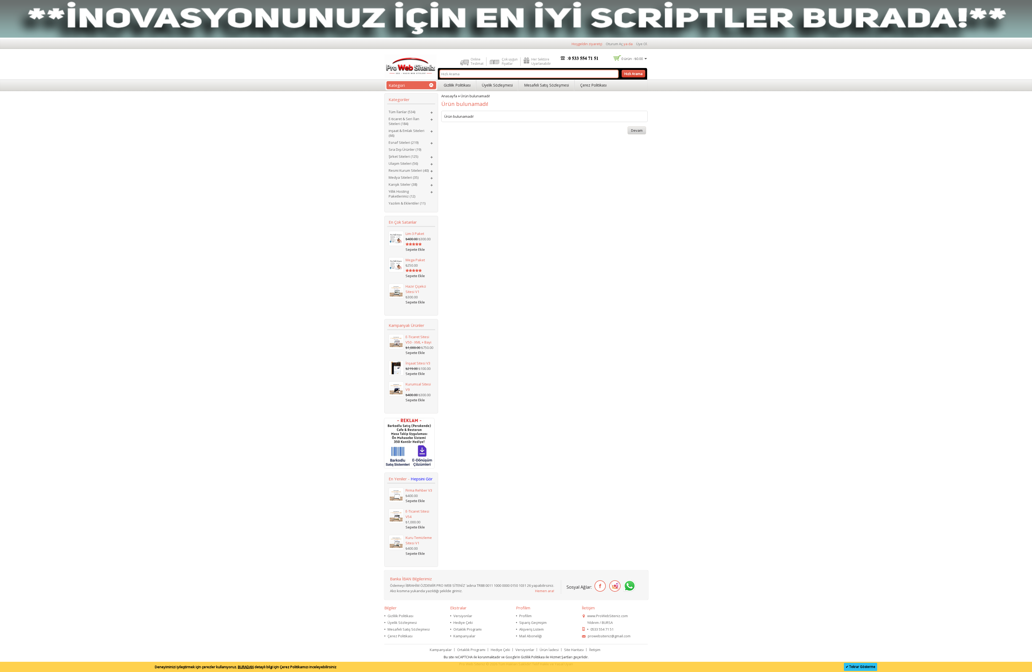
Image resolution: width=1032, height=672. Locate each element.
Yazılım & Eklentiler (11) (407, 203)
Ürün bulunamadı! (475, 96)
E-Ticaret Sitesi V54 (417, 514)
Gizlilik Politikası (457, 85)
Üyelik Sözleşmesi (497, 85)
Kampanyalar (464, 636)
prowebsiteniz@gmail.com (609, 636)
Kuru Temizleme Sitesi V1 (419, 540)
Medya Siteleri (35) (403, 177)
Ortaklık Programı (467, 629)
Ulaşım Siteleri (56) (403, 163)
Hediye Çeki (463, 622)
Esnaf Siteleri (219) (403, 142)
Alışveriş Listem (531, 629)
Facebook (599, 586)
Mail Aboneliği (530, 636)
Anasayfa (449, 96)
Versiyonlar (462, 615)
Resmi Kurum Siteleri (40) (409, 170)
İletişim (594, 649)
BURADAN (246, 666)
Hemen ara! (544, 590)
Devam (637, 130)
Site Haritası (574, 649)
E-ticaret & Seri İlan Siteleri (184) (404, 121)
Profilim (525, 615)
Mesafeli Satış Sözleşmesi (546, 85)
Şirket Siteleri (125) (403, 156)
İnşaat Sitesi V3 (418, 363)
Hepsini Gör (422, 478)
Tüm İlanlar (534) (402, 111)
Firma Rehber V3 (419, 490)
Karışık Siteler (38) (403, 184)
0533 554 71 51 (602, 629)
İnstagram (614, 586)
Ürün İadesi (549, 649)
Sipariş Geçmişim (533, 622)
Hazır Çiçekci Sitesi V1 (416, 289)
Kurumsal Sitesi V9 (418, 387)
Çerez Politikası (593, 85)
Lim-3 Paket (415, 233)
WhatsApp (628, 586)
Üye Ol (641, 43)
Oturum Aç (614, 43)
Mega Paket (415, 260)
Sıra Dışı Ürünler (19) (405, 149)
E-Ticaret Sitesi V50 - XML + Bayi (418, 339)
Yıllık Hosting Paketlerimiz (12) (402, 194)
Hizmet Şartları (561, 657)
